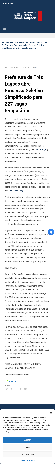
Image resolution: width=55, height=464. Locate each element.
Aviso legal (31, 460)
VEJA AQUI (41, 149)
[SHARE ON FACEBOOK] (11, 389)
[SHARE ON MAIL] (25, 389)
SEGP (36, 67)
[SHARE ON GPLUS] (16, 389)
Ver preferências (27, 454)
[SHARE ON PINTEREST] (21, 389)
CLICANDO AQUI (17, 190)
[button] (51, 412)
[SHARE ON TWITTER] (7, 389)
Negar (27, 447)
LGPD (23, 460)
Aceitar (27, 440)
